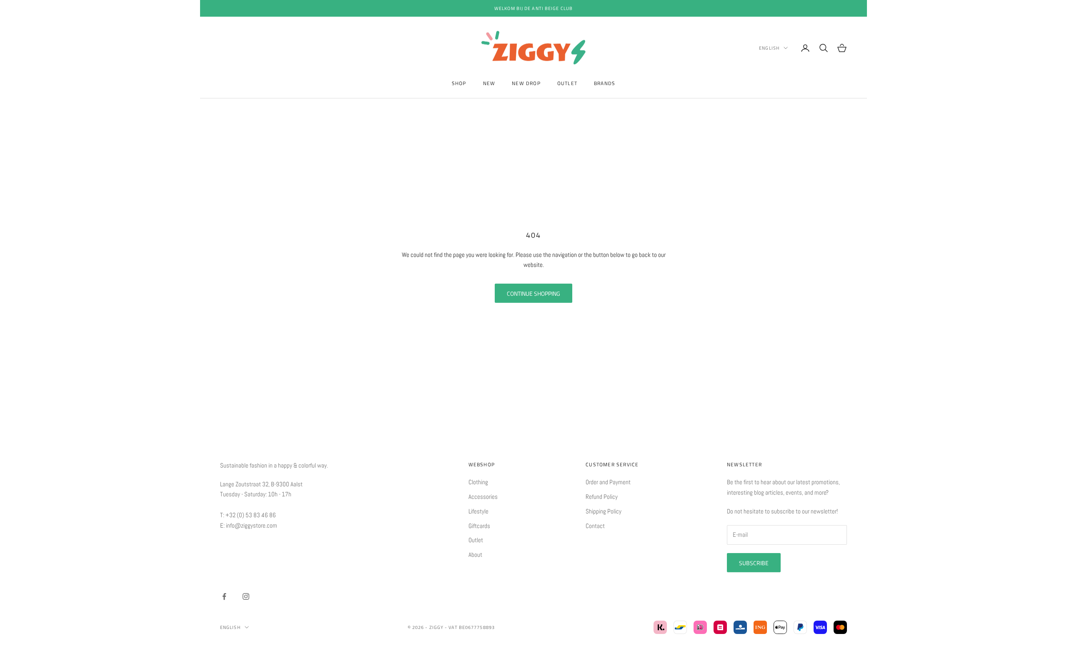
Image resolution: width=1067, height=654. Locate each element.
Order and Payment (608, 482)
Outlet (567, 83)
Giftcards (479, 526)
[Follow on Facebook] (224, 596)
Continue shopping (533, 293)
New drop (526, 83)
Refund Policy (602, 497)
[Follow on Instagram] (246, 596)
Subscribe (754, 562)
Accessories (483, 497)
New (489, 83)
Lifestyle (478, 511)
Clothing (478, 482)
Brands (604, 83)
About (475, 554)
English (769, 48)
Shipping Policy (603, 511)
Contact (595, 526)
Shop (459, 83)
